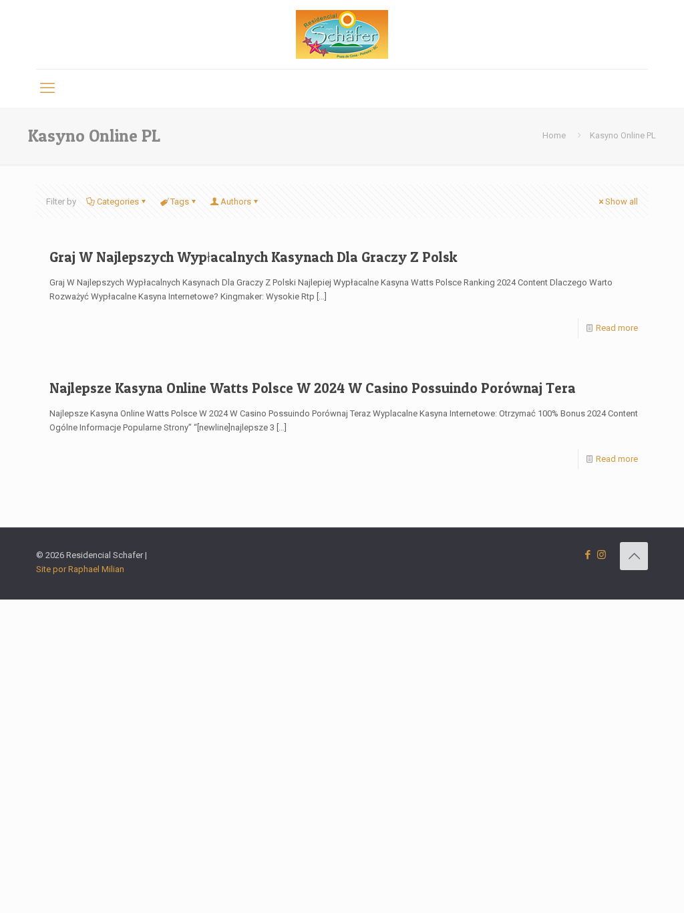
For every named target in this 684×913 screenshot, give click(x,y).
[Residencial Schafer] (342, 34)
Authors (235, 202)
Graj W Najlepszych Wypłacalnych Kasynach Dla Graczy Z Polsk (253, 257)
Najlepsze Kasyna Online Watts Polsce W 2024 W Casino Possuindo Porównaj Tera (312, 388)
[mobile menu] (47, 88)
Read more (617, 328)
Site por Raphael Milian (80, 569)
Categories (118, 202)
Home (554, 135)
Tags (179, 202)
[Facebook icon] (587, 555)
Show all (621, 202)
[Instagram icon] (601, 555)
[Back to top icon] (634, 556)
